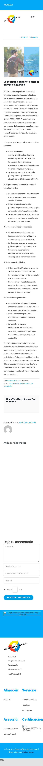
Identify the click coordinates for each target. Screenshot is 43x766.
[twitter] (18, 679)
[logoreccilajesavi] (12, 15)
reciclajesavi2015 (12, 380)
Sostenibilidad (24, 383)
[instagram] (21, 679)
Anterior (24, 37)
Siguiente (34, 37)
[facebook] (14, 679)
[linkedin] (25, 679)
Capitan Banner (28, 752)
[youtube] (29, 679)
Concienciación (14, 383)
